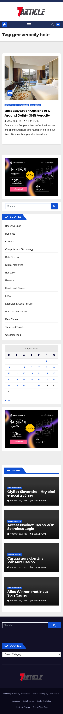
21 (39, 379)
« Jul (7, 400)
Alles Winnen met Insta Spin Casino (27, 593)
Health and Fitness (15, 288)
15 (46, 373)
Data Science (12, 257)
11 (16, 373)
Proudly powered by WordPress (17, 694)
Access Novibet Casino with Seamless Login (30, 527)
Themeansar (54, 694)
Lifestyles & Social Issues (16, 105)
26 (24, 385)
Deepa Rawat (39, 501)
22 (46, 379)
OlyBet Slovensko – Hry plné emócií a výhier (31, 493)
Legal (8, 296)
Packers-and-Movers (16, 311)
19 (24, 379)
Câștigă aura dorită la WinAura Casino (25, 560)
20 (31, 379)
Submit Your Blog (40, 707)
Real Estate (35, 105)
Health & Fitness (23, 707)
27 (31, 385)
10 (9, 373)
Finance (9, 280)
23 (54, 379)
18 (16, 379)
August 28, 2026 (19, 501)
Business (10, 234)
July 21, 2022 (14, 121)
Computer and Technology (19, 249)
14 (39, 373)
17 (9, 379)
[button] (52, 24)
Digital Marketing (14, 265)
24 (9, 385)
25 (16, 385)
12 (24, 373)
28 (39, 385)
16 (54, 373)
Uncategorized (13, 335)
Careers (9, 241)
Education (10, 272)
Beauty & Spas (13, 226)
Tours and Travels (14, 327)
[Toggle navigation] (29, 24)
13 (31, 373)
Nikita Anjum (33, 121)
